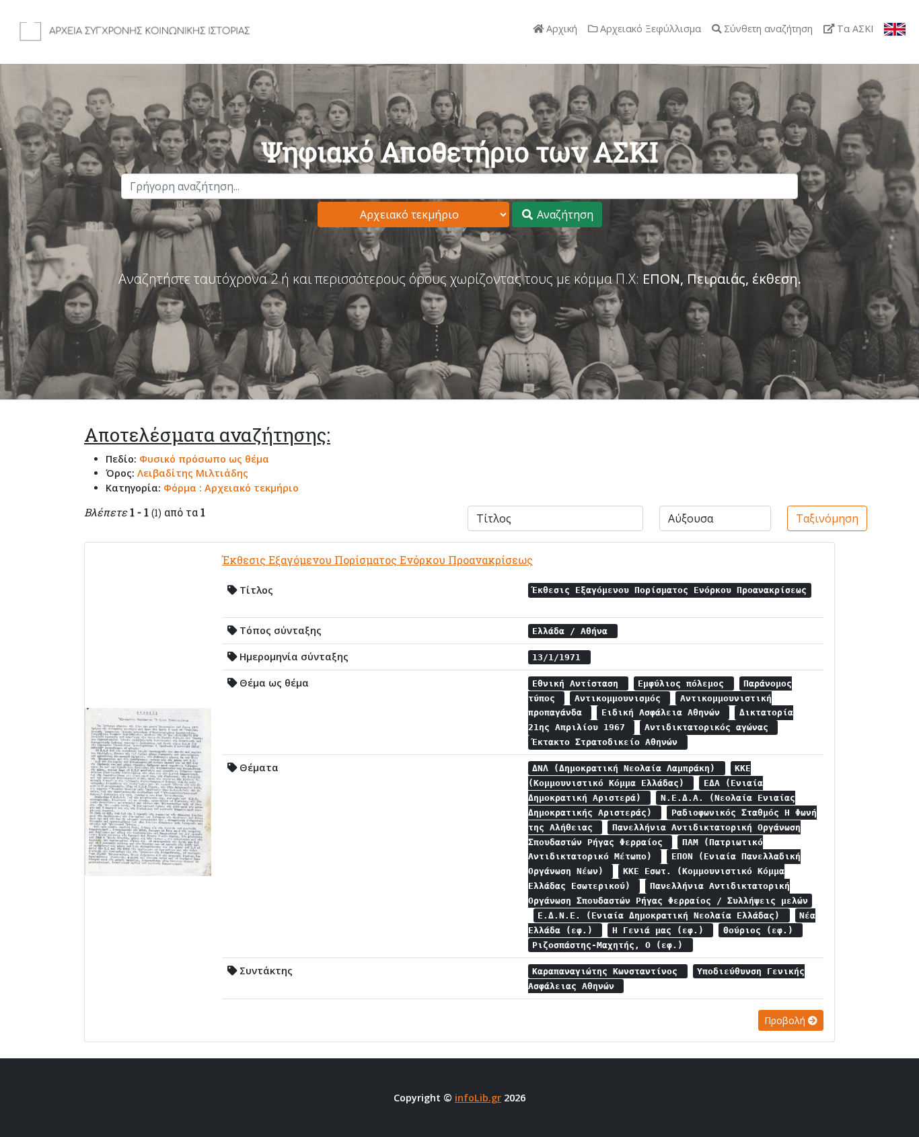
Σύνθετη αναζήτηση (767, 28)
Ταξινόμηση (827, 518)
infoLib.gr (478, 1097)
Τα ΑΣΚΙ (853, 28)
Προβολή (786, 1020)
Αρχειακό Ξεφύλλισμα (649, 28)
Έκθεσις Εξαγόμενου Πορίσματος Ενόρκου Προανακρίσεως (377, 560)
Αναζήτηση (563, 214)
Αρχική (560, 28)
